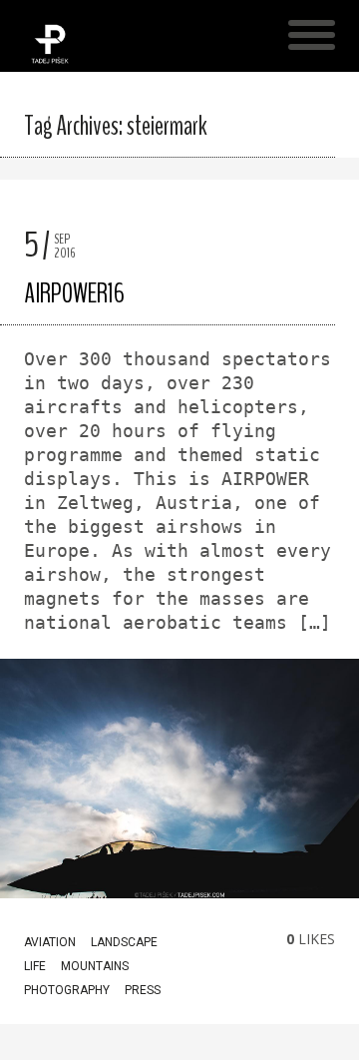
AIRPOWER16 (74, 293)
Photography (67, 990)
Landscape (124, 942)
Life (35, 966)
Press (143, 990)
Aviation (50, 942)
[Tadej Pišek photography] (50, 60)
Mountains (95, 966)
